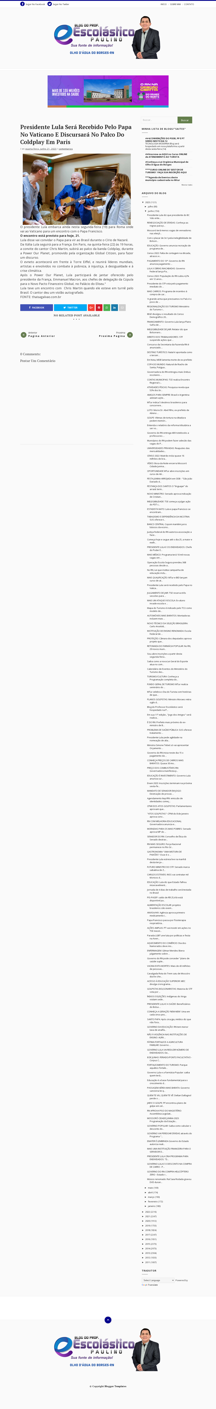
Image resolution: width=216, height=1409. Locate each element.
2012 (148, 1257)
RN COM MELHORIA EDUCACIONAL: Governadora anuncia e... (164, 823)
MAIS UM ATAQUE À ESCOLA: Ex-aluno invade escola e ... (166, 602)
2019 (148, 1225)
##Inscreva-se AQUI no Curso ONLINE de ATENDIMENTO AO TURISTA (166, 155)
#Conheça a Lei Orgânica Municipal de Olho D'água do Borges (166, 163)
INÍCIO (164, 4)
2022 (148, 1211)
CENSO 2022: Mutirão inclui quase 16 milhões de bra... (165, 457)
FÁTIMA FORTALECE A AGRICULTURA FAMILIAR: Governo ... (165, 1043)
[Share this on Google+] (91, 307)
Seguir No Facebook (35, 4)
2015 (148, 1243)
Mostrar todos (187, 185)
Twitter (72, 307)
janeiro (152, 1206)
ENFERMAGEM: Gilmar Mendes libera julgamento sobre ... (165, 952)
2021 (148, 1216)
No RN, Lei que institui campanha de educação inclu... (165, 571)
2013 (148, 1253)
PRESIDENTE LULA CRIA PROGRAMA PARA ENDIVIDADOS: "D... (167, 1158)
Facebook (37, 307)
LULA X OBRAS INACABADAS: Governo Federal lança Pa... (166, 270)
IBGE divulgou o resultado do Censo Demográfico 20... (165, 315)
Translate (153, 1284)
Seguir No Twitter (61, 4)
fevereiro (153, 1201)
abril (150, 1192)
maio (151, 1187)
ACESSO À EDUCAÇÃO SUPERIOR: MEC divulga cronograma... (166, 983)
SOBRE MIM (175, 4)
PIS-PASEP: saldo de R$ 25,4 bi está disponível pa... (165, 899)
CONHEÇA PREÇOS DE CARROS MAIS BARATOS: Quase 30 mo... (165, 762)
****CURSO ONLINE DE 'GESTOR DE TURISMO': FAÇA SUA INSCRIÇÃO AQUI (166, 171)
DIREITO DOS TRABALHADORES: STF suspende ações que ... (165, 338)
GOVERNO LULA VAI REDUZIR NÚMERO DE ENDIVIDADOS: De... (168, 1051)
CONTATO (189, 4)
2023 (148, 202)
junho (151, 211)
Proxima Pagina (112, 336)
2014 (148, 1248)
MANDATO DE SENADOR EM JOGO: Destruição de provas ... (164, 792)
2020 (148, 1220)
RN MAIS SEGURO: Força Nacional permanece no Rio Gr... (164, 846)
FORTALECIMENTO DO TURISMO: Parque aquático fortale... (167, 1066)
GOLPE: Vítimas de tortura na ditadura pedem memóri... (166, 419)
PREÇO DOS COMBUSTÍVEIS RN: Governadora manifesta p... (163, 769)
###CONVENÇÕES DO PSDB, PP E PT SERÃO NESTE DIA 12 (165, 140)
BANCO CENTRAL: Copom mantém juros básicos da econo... (167, 526)
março (151, 1196)
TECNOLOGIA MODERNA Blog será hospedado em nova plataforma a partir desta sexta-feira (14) (165, 146)
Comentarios (66, 148)
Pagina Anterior (41, 336)
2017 (148, 1234)
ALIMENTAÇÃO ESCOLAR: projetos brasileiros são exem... (164, 906)
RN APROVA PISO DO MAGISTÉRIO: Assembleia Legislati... (164, 1112)
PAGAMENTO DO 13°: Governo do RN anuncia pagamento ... (166, 262)
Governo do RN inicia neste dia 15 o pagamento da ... (165, 754)
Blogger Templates (115, 1386)
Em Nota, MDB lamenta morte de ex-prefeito (169, 359)
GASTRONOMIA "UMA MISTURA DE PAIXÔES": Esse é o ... (164, 853)
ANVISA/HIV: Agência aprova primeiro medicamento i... (166, 914)
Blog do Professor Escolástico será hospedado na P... (165, 708)
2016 (148, 1239)
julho (151, 206)
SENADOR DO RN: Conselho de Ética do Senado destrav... (167, 838)
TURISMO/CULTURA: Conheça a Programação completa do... (163, 678)
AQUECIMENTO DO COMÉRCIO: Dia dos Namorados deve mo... (166, 945)
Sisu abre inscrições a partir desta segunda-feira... (164, 655)
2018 (148, 1230)
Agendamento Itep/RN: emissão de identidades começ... (165, 800)
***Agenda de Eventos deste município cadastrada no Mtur (162, 179)
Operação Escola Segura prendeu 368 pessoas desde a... (166, 564)
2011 (148, 1262)
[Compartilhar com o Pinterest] (122, 307)
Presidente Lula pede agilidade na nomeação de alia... (164, 739)
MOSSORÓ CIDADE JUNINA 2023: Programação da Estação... (163, 1120)
